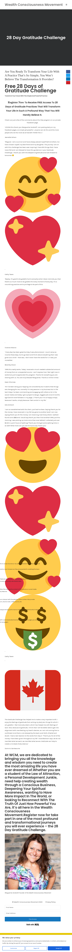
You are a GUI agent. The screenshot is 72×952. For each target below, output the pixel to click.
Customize (13, 948)
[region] (36, 943)
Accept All (59, 948)
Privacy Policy (50, 902)
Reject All (36, 948)
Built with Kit (33, 924)
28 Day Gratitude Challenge (36, 38)
